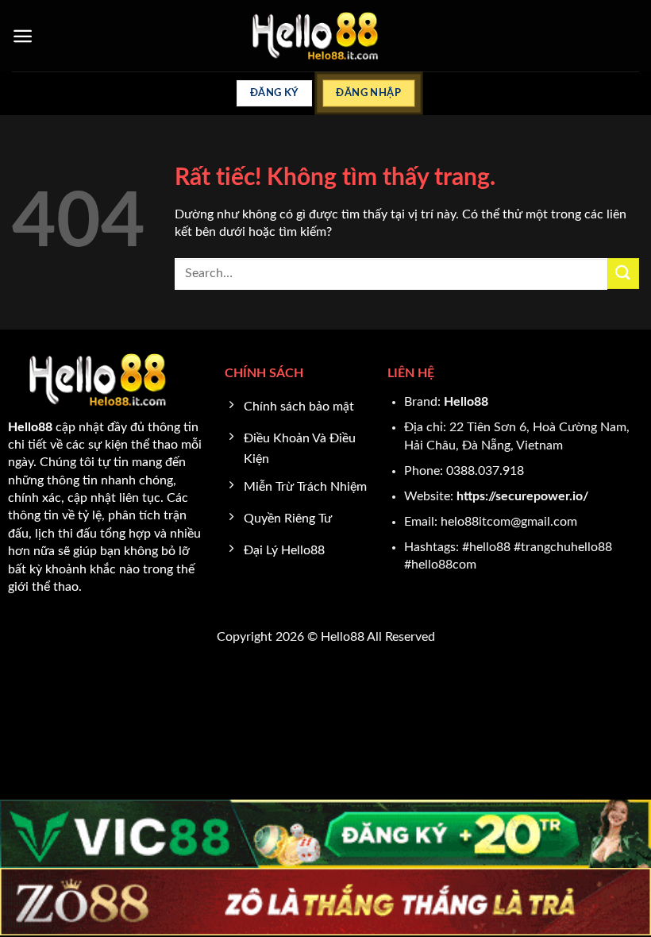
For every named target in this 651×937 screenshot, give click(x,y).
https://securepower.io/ (522, 496)
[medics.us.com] (325, 36)
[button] (22, 36)
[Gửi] (623, 273)
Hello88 (466, 401)
